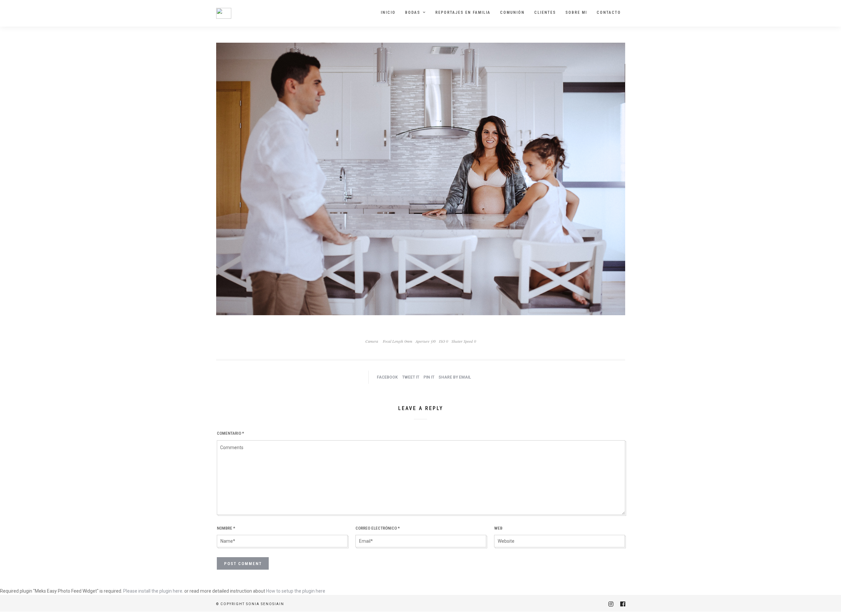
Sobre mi (576, 12)
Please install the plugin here (152, 591)
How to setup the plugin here (295, 591)
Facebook (387, 377)
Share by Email (455, 377)
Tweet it (410, 377)
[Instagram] (610, 604)
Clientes (545, 12)
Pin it (428, 377)
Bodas (412, 12)
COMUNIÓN (512, 12)
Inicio (388, 12)
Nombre (226, 528)
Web (498, 528)
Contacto (609, 12)
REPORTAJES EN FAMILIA (462, 12)
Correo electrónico (377, 528)
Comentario (230, 433)
